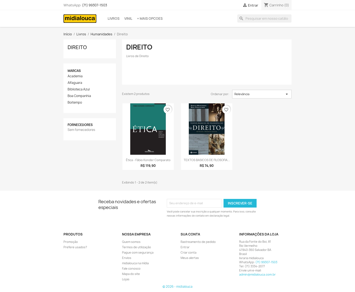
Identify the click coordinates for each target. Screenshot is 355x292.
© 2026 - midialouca (177, 286)
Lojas (125, 279)
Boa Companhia (79, 96)
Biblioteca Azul (79, 89)
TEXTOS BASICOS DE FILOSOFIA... (207, 160)
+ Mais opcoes (150, 18)
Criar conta (188, 252)
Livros (114, 18)
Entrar (185, 247)
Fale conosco (131, 268)
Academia (75, 76)
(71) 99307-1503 (94, 5)
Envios (126, 258)
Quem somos (131, 242)
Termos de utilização (136, 247)
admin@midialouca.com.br (257, 274)
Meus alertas (190, 258)
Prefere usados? (75, 247)
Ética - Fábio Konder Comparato (148, 160)
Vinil (128, 18)
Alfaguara (75, 83)
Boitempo (75, 102)
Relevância (261, 94)
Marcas (74, 71)
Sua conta (190, 234)
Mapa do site (131, 274)
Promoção (70, 242)
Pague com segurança (137, 252)
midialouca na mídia (135, 263)
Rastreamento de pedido (198, 242)
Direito (77, 47)
